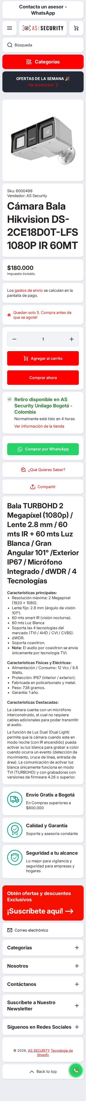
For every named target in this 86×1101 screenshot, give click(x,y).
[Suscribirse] (76, 930)
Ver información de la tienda (39, 426)
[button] (76, 28)
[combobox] (43, 45)
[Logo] (43, 28)
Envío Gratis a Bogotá (50, 795)
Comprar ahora (43, 377)
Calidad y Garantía (46, 825)
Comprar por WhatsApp (47, 449)
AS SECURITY (39, 1050)
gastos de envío (29, 290)
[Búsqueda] (7, 45)
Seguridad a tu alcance (52, 853)
